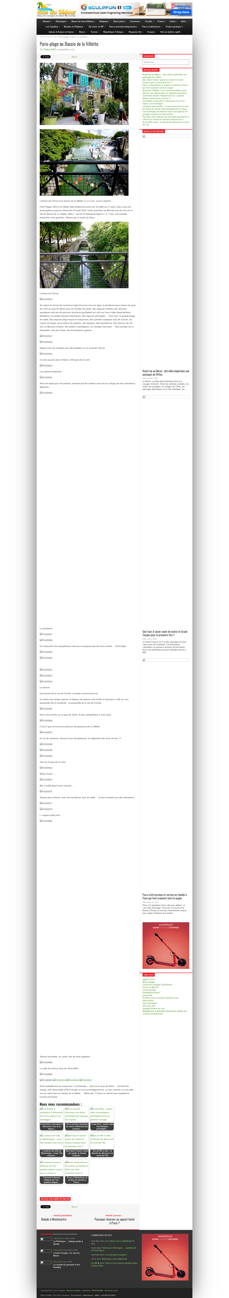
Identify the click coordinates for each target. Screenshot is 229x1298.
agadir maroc (149, 979)
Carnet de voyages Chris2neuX (157, 984)
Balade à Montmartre (53, 1219)
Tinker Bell (48, 49)
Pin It (74, 57)
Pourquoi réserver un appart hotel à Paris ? (114, 1221)
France (49, 37)
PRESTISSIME (97, 1290)
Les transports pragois (116, 1255)
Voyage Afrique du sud (154, 1008)
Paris (56, 37)
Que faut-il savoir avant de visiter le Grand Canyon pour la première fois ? (165, 633)
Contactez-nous (111, 1290)
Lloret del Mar (149, 990)
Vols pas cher (149, 1006)
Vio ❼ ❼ (95, 1263)
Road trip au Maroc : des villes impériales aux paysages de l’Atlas (166, 372)
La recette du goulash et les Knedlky (66, 1265)
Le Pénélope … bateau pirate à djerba (68, 1242)
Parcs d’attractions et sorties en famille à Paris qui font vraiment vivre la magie (165, 896)
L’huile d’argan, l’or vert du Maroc (66, 1254)
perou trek (147, 995)
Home (42, 37)
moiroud (95, 1255)
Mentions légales (73, 1290)
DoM (144, 378)
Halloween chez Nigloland (114, 1259)
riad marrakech (150, 1003)
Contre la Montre (151, 987)
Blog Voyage (149, 982)
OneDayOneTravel (151, 992)
